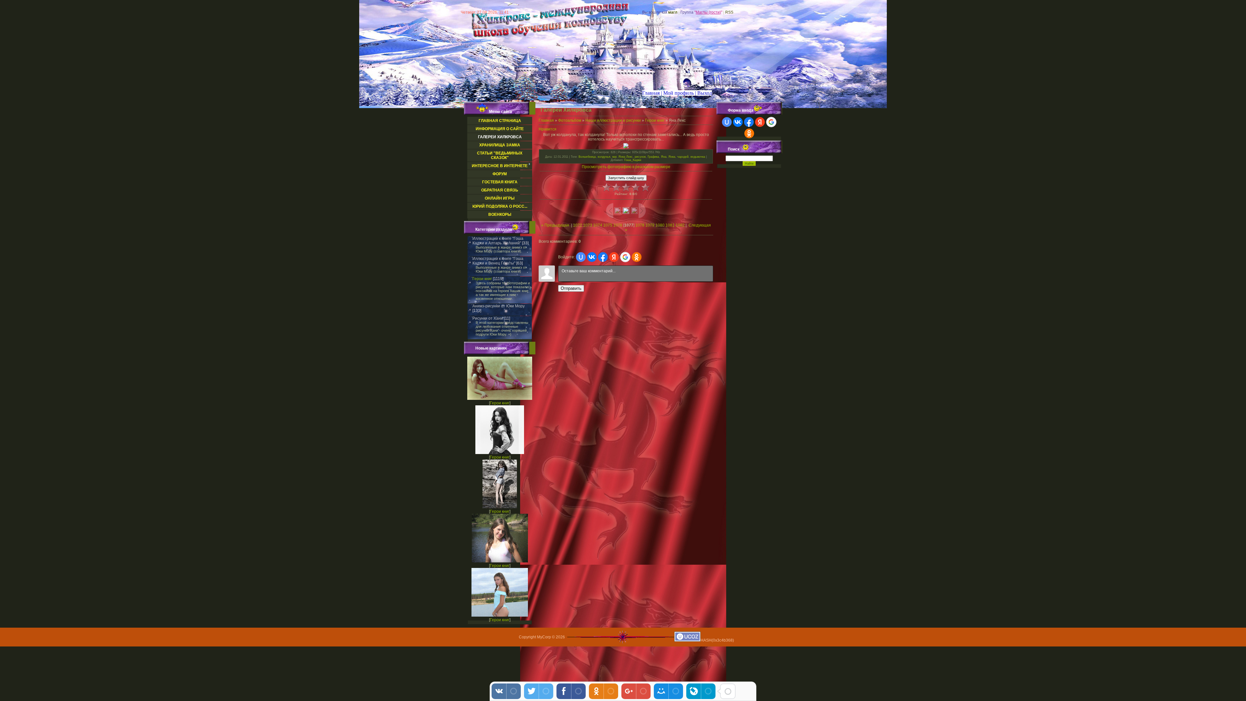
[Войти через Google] (625, 257)
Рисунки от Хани (487, 318)
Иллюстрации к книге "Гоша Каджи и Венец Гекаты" (497, 260)
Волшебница (587, 156)
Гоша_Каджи (632, 160)
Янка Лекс (625, 156)
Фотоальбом (569, 120)
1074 (597, 225)
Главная (546, 120)
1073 (587, 225)
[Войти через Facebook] (603, 257)
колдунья (604, 156)
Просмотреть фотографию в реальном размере (626, 167)
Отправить (571, 288)
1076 (617, 225)
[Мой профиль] (674, 93)
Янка (671, 156)
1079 (649, 225)
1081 (670, 225)
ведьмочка (697, 156)
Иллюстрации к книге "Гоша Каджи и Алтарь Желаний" (497, 240)
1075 (607, 225)
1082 (680, 225)
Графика (653, 156)
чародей (683, 156)
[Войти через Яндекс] (614, 257)
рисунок (640, 156)
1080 (660, 225)
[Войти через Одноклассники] (636, 257)
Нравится (547, 129)
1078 (639, 225)
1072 (577, 225)
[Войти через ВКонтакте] (592, 257)
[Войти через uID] (581, 257)
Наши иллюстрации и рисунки (613, 120)
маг (614, 156)
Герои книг (482, 279)
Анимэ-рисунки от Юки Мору (498, 306)
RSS (729, 12)
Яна (663, 156)
